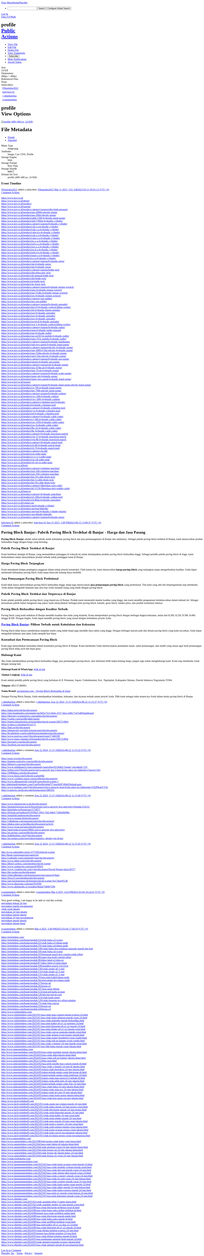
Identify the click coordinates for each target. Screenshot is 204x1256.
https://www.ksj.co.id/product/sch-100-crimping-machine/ (30, 471)
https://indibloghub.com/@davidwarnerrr (21, 835)
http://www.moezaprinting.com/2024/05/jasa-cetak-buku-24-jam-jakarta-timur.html (42, 1086)
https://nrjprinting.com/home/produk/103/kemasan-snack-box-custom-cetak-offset (42, 954)
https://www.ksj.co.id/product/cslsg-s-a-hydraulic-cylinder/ (30, 238)
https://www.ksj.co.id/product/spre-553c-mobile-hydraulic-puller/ (33, 338)
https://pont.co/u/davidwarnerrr (16, 758)
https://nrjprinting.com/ (12, 937)
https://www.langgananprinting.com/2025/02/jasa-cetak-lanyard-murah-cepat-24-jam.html (46, 1170)
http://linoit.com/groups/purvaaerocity (20, 855)
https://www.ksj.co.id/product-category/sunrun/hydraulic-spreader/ (34, 304)
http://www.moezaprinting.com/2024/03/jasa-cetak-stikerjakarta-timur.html (38, 1055)
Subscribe (13, 56)
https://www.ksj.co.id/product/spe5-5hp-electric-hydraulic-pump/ (33, 356)
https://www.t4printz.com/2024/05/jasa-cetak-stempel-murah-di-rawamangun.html (42, 1245)
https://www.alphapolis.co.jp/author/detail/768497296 (28, 886)
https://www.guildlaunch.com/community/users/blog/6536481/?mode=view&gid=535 (44, 767)
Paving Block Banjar (15, 624)
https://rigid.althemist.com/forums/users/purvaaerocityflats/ (30, 875)
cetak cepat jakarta (10, 909)
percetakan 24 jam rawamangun (17, 917)
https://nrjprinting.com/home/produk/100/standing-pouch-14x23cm (34, 966)
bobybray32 (8, 92)
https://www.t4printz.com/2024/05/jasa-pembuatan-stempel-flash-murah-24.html (41, 1239)
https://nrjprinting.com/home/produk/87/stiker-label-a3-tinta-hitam (34, 963)
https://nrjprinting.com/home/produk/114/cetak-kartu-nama (30, 997)
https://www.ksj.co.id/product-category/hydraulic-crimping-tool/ (33, 408)
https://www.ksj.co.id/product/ (16, 203)
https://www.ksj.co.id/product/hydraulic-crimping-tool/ (28, 405)
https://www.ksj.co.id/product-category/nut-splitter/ (26, 298)
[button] (7, 2)
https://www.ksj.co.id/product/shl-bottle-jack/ (23, 278)
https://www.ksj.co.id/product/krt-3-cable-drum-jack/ (27, 479)
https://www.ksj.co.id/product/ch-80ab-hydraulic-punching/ (31, 500)
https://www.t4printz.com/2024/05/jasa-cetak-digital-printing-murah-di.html (39, 1236)
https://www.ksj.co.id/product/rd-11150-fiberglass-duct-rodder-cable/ (35, 488)
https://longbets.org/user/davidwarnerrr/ (21, 744)
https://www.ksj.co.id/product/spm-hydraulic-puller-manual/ (31, 330)
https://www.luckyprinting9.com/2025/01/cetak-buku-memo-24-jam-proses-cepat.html (44, 1106)
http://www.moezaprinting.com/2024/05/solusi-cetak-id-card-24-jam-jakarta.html (41, 1092)
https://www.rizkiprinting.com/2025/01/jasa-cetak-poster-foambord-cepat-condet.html (44, 1037)
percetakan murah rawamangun (17, 906)
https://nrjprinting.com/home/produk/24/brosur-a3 (26, 1009)
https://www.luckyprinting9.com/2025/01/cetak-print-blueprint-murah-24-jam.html (42, 1112)
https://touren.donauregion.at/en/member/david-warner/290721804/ (35, 721)
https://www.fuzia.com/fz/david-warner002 (22, 775)
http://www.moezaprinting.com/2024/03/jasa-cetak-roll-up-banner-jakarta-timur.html (43, 1058)
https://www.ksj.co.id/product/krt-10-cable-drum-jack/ (28, 477)
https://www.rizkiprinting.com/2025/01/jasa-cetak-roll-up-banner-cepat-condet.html (43, 1040)
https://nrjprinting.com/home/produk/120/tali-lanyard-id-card (31, 994)
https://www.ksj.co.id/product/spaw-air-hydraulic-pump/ (29, 376)
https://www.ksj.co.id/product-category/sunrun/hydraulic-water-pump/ (36, 373)
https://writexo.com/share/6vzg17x (18, 724)
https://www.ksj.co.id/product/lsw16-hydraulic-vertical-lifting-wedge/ (36, 307)
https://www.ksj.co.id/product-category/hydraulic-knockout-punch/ (34, 433)
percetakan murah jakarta (13, 914)
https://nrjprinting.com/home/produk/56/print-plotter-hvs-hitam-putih (35, 980)
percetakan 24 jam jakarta (14, 912)
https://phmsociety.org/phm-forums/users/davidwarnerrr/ (29, 730)
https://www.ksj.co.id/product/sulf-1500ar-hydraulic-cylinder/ (32, 221)
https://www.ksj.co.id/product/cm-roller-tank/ (23, 454)
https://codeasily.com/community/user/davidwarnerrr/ (27, 858)
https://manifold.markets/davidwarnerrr (20, 815)
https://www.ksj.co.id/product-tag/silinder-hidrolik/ (26, 514)
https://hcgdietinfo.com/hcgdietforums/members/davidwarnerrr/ (32, 733)
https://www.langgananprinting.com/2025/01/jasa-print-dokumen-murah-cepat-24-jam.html (46, 1196)
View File (13, 44)
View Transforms (16, 53)
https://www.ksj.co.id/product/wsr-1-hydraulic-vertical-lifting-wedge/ (35, 324)
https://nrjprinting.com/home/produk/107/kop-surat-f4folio (30, 989)
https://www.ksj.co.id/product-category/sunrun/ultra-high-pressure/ (34, 209)
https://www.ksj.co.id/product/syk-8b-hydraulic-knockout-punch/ (33, 439)
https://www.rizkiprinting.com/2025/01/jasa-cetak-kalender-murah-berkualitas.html (42, 1020)
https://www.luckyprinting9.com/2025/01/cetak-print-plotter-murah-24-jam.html (41, 1118)
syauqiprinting (9, 99)
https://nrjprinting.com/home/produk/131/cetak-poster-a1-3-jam (32, 974)
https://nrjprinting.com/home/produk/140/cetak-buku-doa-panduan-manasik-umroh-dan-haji (47, 948)
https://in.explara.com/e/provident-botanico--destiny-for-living (32, 838)
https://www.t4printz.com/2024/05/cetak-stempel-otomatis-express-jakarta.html (40, 1242)
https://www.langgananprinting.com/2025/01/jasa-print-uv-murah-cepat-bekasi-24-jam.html (47, 1193)
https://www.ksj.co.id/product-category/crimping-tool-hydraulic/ (33, 402)
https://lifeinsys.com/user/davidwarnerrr (21, 764)
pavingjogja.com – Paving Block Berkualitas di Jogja (43, 691)
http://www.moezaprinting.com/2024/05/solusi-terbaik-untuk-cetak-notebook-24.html (44, 1075)
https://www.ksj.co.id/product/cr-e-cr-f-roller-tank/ (26, 456)
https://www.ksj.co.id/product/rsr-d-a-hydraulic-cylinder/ (29, 249)
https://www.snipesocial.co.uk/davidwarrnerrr (24, 803)
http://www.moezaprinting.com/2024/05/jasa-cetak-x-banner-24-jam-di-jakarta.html (43, 1066)
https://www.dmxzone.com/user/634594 (21, 883)
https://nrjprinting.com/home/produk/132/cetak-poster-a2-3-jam (32, 971)
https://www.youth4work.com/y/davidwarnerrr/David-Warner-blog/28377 (38, 869)
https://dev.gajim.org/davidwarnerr (18, 872)
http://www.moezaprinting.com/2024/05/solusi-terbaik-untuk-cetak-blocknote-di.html (44, 1072)
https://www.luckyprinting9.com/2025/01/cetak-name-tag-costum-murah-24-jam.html (44, 1104)
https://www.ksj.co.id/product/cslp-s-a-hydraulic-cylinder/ (30, 229)
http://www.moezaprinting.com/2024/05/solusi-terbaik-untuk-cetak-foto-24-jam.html (43, 1083)
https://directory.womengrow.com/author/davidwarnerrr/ (29, 716)
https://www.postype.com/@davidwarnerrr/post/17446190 (30, 736)
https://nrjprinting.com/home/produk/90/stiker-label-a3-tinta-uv (32, 960)
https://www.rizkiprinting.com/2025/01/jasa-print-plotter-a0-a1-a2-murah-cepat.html (43, 1029)
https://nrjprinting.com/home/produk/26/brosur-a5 (26, 986)
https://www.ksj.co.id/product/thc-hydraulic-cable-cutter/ (29, 431)
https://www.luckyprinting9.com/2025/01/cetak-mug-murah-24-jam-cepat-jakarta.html (44, 1121)
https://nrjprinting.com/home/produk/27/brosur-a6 (26, 983)
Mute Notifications (17, 59)
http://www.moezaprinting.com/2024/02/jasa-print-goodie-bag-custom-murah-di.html (43, 1063)
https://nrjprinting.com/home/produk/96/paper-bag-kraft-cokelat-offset (36, 957)
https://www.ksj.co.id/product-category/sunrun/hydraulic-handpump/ (35, 341)
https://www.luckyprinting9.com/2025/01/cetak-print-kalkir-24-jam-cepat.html (40, 1115)
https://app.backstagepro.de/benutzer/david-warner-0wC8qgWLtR (34, 881)
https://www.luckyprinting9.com (17, 1101)
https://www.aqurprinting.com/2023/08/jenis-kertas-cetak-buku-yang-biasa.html (41, 1141)
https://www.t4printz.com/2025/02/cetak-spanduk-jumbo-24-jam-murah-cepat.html (42, 1204)
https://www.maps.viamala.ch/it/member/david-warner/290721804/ (34, 739)
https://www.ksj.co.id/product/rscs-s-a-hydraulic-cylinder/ (30, 246)
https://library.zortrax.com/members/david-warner (26, 863)
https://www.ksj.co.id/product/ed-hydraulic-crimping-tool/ (30, 413)
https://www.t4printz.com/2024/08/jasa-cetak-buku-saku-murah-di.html (37, 1219)
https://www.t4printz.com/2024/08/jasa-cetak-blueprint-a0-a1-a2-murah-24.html (41, 1227)
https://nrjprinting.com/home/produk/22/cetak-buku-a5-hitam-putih (34, 943)
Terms (19, 1253)
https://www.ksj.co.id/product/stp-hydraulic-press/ (26, 267)
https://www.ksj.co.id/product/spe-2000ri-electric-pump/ (29, 212)
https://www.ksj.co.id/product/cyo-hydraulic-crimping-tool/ (30, 410)
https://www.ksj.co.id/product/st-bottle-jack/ (23, 281)
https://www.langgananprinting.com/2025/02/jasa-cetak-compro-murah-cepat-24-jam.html (46, 1181)
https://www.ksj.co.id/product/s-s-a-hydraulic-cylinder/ (28, 258)
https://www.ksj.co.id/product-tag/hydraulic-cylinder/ (27, 505)
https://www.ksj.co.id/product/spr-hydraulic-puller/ (26, 333)
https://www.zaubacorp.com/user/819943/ (22, 866)
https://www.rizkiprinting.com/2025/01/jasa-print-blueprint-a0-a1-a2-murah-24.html (43, 1026)
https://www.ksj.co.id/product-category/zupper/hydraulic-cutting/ (33, 393)
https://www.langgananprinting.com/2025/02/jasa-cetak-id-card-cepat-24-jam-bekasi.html (46, 1178)
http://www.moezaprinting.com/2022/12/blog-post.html (29, 1060)
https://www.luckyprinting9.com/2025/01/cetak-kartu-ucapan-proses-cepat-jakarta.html (44, 1129)
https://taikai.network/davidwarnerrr (19, 710)
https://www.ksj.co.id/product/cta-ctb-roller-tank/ (25, 459)
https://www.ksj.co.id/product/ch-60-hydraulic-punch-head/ (31, 445)
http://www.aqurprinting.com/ (16, 1138)
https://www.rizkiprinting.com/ (16, 1012)
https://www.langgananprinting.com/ (19, 1161)
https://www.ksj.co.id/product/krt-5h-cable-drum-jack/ (28, 482)
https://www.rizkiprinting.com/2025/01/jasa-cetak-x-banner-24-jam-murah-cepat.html (44, 1043)
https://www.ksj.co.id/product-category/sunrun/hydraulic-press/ (32, 261)
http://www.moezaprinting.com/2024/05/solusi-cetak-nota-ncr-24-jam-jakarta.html (42, 1089)
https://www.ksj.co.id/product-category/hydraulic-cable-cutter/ (32, 416)
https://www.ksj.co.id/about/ (15, 200)
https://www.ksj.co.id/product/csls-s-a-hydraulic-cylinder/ (30, 235)
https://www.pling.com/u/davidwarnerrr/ (21, 860)
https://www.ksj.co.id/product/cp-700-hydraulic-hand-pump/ (31, 387)
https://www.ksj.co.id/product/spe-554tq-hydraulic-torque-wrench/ (34, 292)
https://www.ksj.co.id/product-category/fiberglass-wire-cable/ (31, 485)
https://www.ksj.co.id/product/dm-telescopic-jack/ (26, 272)
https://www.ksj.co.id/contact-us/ (17, 502)
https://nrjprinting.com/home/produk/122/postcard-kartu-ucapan (33, 991)
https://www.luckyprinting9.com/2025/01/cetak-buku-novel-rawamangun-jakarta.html (44, 1132)
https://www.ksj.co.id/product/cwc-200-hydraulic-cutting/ (30, 396)
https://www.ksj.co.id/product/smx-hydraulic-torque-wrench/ (31, 290)
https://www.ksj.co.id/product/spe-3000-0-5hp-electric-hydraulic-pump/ (37, 350)
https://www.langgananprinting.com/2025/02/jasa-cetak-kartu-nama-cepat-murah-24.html (46, 1184)
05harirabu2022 (10, 88)
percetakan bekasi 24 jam (14, 903)
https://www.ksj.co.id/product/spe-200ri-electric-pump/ (28, 215)
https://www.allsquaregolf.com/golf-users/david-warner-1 (30, 781)
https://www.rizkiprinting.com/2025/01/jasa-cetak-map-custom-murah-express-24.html (44, 1014)
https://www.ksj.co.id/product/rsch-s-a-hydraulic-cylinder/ (30, 244)
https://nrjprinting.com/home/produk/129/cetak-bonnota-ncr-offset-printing (38, 1000)
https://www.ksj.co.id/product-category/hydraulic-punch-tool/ (32, 442)
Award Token (15, 62)
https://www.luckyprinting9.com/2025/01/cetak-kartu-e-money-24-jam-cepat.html (42, 1124)
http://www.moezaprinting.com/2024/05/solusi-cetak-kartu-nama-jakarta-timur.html (42, 1095)
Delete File (13, 50)
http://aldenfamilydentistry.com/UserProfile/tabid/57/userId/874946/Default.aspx (41, 784)
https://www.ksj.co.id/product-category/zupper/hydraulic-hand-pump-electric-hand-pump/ (46, 385)
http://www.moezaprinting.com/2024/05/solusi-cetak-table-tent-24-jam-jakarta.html (42, 1081)
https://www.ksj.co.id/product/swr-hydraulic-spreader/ (28, 315)
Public (8, 30)
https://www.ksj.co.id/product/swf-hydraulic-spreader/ (28, 313)
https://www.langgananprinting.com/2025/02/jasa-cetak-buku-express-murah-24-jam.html (46, 1190)
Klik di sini (39, 669)
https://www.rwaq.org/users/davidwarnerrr (22, 827)
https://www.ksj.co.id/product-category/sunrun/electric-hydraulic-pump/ (37, 347)
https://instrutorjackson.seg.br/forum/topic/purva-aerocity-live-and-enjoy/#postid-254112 (45, 806)
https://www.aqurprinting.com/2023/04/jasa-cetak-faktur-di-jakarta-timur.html (40, 1144)
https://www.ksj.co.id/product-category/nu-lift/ (24, 451)
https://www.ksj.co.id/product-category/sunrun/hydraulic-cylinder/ (34, 223)
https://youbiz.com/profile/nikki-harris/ (20, 718)
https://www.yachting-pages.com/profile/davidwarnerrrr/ (29, 778)
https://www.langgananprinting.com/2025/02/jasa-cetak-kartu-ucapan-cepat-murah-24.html (46, 1164)
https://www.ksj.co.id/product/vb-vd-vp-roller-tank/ (27, 462)
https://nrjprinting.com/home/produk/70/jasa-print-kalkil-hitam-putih (35, 977)
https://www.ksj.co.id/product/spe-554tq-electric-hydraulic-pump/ (34, 353)
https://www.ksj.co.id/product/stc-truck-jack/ (23, 284)
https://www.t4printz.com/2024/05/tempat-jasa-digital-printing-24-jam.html (38, 1233)
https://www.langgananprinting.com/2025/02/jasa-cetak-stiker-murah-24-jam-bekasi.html (45, 1187)
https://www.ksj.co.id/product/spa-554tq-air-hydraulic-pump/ (31, 367)
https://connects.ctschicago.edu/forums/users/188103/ (28, 790)
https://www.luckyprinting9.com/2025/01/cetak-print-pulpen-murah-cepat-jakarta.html (44, 1127)
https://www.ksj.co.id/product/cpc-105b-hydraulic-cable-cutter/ (32, 422)
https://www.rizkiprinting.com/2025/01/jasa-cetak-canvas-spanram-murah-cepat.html (43, 1032)
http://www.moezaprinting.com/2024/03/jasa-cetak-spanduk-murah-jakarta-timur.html (44, 1052)
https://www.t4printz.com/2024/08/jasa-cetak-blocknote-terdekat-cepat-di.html (40, 1207)
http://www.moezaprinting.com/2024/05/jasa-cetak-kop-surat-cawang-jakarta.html (42, 1098)
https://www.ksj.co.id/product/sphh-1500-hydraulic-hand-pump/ (33, 218)
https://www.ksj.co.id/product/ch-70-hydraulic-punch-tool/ (30, 448)
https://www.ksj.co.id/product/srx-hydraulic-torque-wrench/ (31, 295)
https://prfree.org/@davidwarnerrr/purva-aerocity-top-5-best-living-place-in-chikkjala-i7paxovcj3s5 (50, 770)
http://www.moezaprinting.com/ (17, 1049)
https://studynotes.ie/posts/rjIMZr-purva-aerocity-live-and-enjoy (33, 829)
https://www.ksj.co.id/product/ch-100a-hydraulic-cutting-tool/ (32, 497)
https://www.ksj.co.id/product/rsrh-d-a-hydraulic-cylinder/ (30, 252)
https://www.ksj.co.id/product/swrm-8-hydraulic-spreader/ (30, 321)
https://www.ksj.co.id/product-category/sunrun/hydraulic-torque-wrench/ (37, 287)
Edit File (12, 47)
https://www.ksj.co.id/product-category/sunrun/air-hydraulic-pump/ (34, 364)
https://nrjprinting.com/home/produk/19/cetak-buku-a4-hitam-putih (34, 945)
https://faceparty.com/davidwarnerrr (19, 741)
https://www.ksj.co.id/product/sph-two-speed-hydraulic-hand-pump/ (35, 344)
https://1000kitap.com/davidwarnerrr (19, 772)
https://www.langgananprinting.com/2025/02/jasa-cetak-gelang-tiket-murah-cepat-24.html (46, 1173)
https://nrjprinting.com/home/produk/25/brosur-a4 (26, 1006)
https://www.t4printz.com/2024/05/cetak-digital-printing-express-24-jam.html (39, 1230)
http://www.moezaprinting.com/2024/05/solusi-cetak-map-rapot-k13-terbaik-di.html (43, 1078)
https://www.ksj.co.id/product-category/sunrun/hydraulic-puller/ (33, 327)
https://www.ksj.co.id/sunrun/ (16, 206)
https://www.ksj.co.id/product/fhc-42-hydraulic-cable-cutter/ (31, 428)
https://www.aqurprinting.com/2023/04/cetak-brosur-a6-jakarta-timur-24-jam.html (42, 1152)
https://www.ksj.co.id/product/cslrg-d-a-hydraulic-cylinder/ (30, 232)
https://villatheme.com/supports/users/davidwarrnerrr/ (27, 821)
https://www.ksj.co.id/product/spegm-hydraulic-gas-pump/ (30, 362)
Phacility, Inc (7, 1253)
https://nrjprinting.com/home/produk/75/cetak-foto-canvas (30, 1003)
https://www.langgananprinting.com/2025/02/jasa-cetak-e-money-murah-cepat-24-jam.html (46, 1176)
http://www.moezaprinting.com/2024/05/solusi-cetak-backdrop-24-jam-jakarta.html (42, 1069)
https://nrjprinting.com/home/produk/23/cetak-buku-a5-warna (32, 940)
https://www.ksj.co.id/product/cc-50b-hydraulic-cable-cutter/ (31, 419)
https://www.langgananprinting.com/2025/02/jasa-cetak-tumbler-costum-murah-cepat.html (46, 1167)
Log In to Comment (11, 1250)
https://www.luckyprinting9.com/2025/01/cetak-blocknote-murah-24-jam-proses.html (44, 1109)
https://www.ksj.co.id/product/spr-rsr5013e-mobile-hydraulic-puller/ (35, 336)
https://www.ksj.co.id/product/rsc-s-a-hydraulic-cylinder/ (29, 241)
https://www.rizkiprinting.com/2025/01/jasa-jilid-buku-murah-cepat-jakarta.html (41, 1046)
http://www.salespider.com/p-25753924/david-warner (28, 852)
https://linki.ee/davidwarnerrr (15, 727)
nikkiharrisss (9, 95)
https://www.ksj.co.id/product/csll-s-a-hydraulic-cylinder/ (29, 226)
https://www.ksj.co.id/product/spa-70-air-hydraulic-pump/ (30, 370)
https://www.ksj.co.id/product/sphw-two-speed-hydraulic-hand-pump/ (36, 379)
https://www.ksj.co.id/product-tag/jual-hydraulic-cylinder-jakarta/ (33, 511)
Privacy (28, 1253)
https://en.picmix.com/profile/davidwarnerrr (23, 832)
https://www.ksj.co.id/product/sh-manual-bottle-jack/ (27, 275)
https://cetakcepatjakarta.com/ (16, 1158)
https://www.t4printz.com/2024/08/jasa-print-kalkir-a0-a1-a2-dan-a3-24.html (39, 1224)
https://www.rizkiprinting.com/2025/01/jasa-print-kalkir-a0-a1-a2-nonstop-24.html (42, 1023)
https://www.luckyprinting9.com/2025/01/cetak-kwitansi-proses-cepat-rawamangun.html (45, 1135)
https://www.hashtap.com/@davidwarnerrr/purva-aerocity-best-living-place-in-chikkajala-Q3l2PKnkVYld (54, 787)
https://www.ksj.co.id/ (12, 198)
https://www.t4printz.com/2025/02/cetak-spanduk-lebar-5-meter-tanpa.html (38, 1201)
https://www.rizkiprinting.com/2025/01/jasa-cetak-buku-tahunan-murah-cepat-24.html (44, 1017)
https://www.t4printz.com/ (14, 1199)
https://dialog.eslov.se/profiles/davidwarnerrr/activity (27, 824)
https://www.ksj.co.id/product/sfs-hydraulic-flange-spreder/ (30, 310)
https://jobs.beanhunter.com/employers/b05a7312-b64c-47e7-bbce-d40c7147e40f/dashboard (47, 713)
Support (38, 1253)
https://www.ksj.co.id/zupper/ (16, 382)
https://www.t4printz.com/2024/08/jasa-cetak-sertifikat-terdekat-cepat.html (38, 1222)
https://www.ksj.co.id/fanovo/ (16, 491)
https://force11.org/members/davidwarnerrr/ (23, 878)
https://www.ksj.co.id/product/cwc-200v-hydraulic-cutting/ (30, 399)
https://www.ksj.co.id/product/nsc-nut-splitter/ (24, 301)
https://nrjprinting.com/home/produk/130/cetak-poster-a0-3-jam (32, 968)
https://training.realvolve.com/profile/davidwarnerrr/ (27, 761)
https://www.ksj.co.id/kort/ (14, 465)
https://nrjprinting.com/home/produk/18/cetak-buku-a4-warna (32, 951)
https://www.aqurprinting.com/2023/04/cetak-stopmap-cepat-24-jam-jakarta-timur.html (44, 1147)
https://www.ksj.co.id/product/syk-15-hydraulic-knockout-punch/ (33, 436)
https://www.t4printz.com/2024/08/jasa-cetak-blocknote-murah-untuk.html (38, 1216)
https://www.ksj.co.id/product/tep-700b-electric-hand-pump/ (31, 390)
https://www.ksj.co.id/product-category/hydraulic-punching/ (31, 494)
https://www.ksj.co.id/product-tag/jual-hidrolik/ (24, 508)
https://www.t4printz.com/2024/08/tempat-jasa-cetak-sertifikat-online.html (38, 1213)
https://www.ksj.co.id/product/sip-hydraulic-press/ (26, 264)
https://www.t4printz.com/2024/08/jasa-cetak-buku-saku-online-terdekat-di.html (41, 1210)
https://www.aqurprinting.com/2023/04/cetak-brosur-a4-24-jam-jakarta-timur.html (42, 1150)
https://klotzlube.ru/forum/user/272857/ (20, 809)
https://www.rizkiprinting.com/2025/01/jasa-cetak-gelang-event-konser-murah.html (42, 1035)
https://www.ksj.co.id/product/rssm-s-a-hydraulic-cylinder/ (30, 255)
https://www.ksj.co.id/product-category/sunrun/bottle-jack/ (30, 269)
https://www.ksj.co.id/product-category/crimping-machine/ (30, 468)
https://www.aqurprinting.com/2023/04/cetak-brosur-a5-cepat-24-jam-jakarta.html (42, 1155)
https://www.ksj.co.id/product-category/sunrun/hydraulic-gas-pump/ (35, 359)
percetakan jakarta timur (13, 923)
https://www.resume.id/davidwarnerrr (20, 818)
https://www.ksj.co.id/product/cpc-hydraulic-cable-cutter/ (29, 425)
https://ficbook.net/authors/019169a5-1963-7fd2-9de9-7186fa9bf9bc (35, 812)
